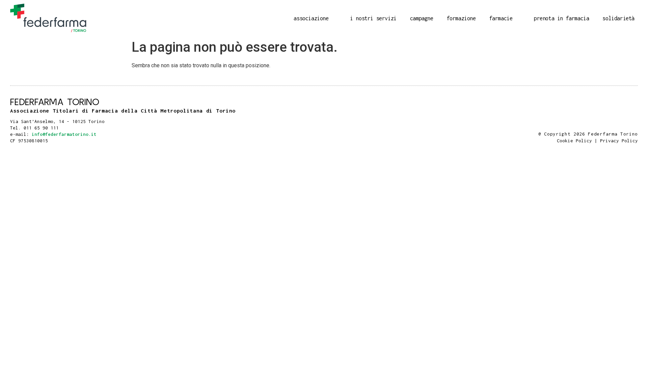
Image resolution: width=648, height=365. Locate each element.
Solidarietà (618, 18)
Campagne (421, 18)
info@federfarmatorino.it (64, 134)
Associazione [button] (311, 18)
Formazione (461, 18)
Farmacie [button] (501, 18)
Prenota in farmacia (561, 18)
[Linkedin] (634, 125)
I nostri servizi (373, 18)
